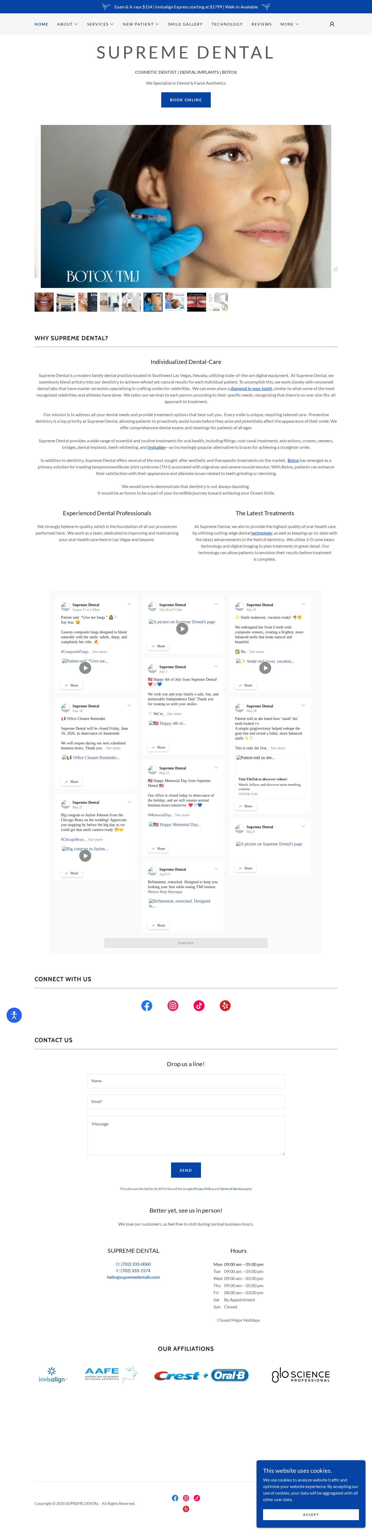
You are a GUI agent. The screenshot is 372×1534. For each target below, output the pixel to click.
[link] (147, 1006)
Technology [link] (227, 24)
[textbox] (186, 1081)
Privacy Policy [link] (204, 1189)
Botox (293, 460)
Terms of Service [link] (231, 1189)
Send (186, 1170)
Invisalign (157, 447)
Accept (311, 1514)
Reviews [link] (262, 24)
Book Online (186, 99)
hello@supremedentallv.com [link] (133, 1277)
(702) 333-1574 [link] (135, 1270)
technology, (262, 532)
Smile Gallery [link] (185, 24)
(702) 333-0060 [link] (136, 1263)
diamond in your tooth (251, 388)
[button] (67, 24)
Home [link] (41, 24)
